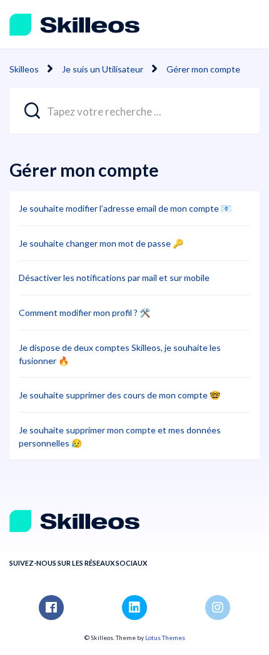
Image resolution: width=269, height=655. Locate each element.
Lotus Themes (165, 637)
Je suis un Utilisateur (102, 69)
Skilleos (24, 69)
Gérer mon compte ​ (204, 69)
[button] (246, 23)
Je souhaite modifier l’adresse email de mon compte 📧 (125, 208)
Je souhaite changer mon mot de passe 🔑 (101, 243)
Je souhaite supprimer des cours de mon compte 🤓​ (119, 395)
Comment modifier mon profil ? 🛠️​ (84, 312)
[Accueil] (74, 24)
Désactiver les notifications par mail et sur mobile (114, 277)
